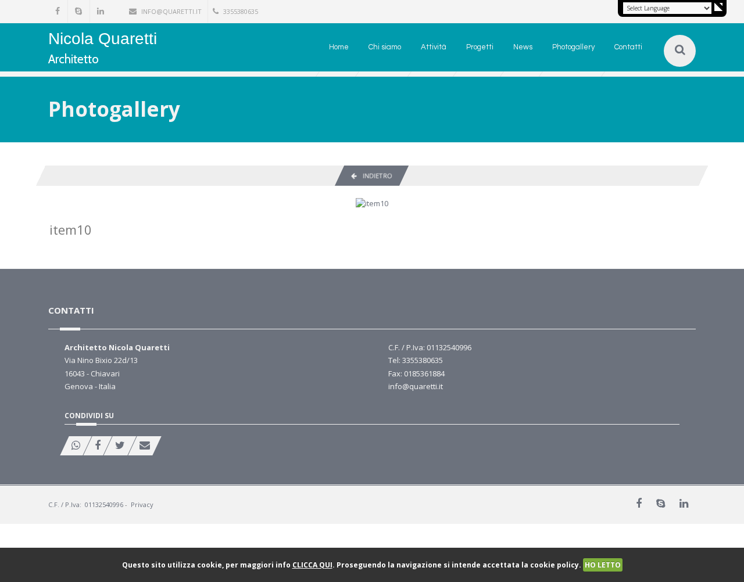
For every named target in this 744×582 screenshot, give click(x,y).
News (522, 47)
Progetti (479, 47)
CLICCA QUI (312, 565)
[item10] (372, 202)
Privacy (142, 504)
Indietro (374, 175)
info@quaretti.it (171, 11)
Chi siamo (385, 47)
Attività (433, 47)
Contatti (628, 47)
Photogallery (573, 47)
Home (339, 47)
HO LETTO (603, 565)
